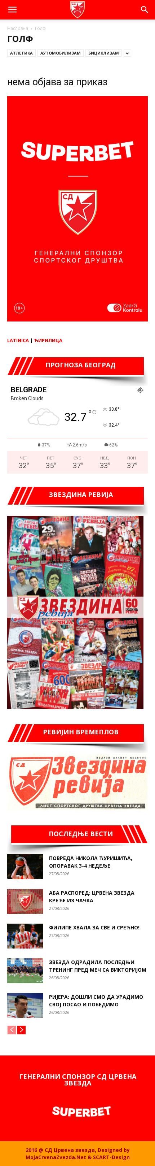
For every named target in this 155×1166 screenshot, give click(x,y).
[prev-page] (11, 1030)
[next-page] (21, 1030)
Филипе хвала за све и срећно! (94, 927)
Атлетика (21, 53)
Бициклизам (103, 53)
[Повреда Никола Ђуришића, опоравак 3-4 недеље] (25, 866)
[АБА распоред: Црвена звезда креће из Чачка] (25, 901)
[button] (12, 10)
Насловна (17, 28)
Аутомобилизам (60, 53)
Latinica (18, 340)
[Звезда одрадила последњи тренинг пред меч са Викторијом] (25, 970)
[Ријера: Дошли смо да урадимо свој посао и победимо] (25, 1005)
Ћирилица (48, 340)
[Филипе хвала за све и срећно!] (25, 936)
